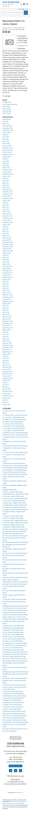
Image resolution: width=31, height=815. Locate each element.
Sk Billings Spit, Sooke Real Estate (13, 628)
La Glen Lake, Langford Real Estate (13, 501)
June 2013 (5, 385)
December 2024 (7, 148)
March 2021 (6, 236)
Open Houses (6, 111)
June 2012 (5, 402)
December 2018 (7, 244)
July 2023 (5, 178)
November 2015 (7, 323)
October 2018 (6, 249)
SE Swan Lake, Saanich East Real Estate (15, 615)
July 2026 (5, 121)
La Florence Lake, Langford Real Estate (15, 498)
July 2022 (5, 203)
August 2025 (6, 132)
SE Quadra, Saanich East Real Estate (13, 612)
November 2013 (7, 374)
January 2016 (6, 319)
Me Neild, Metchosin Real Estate (12, 533)
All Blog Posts (6, 102)
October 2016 (6, 299)
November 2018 (7, 247)
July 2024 (5, 159)
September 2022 (7, 198)
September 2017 (7, 277)
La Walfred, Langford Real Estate (13, 525)
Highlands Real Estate (9, 490)
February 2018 (7, 266)
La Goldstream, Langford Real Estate (14, 503)
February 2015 (7, 343)
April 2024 (5, 165)
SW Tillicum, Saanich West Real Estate (14, 678)
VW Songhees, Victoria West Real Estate (15, 722)
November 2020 (7, 242)
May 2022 (5, 207)
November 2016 (7, 297)
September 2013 (7, 378)
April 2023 (5, 185)
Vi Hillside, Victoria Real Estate (12, 700)
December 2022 (7, 192)
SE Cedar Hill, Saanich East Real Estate (14, 584)
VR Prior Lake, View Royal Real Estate (14, 716)
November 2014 (7, 347)
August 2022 (6, 200)
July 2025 (5, 135)
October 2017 (6, 275)
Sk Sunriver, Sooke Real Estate (12, 648)
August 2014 (6, 354)
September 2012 (7, 396)
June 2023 (5, 181)
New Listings (6, 109)
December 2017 (7, 271)
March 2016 (6, 314)
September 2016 (7, 301)
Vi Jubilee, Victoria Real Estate (12, 705)
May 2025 (5, 139)
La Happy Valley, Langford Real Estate (14, 505)
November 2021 (7, 218)
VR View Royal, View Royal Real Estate (14, 720)
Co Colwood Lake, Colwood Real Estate (14, 415)
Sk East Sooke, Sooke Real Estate (13, 632)
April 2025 (5, 141)
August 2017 (6, 279)
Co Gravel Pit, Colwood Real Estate (13, 417)
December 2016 (7, 295)
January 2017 (6, 293)
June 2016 (5, 308)
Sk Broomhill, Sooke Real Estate (12, 630)
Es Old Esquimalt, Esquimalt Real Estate (15, 468)
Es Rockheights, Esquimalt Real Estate (14, 470)
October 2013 (6, 376)
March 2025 (6, 143)
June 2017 (5, 284)
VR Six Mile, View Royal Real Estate (13, 718)
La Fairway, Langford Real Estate (13, 496)
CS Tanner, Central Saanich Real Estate (15, 452)
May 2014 (5, 361)
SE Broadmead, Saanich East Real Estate (15, 582)
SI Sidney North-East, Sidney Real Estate (15, 619)
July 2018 (5, 255)
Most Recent (6, 119)
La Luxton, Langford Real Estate (12, 516)
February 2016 (7, 317)
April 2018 (5, 262)
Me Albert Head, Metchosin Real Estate (15, 529)
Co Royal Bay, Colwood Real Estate (13, 426)
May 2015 (5, 336)
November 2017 (7, 273)
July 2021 (5, 227)
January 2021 (6, 240)
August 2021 (6, 225)
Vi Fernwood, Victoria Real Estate (13, 698)
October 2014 (6, 350)
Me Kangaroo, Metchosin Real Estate (14, 531)
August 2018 (6, 253)
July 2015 (5, 332)
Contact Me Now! (15, 766)
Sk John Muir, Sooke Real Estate (12, 634)
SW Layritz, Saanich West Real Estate (14, 659)
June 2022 (5, 205)
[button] (15, 766)
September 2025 (7, 130)
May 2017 (5, 286)
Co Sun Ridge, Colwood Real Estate (13, 428)
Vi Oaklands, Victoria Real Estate (12, 707)
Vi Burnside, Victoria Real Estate (12, 691)
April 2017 (5, 288)
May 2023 (5, 183)
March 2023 (6, 187)
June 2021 (5, 229)
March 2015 (6, 341)
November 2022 (7, 194)
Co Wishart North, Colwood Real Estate (15, 433)
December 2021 (7, 216)
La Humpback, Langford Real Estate (14, 507)
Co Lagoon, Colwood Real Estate (12, 422)
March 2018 (6, 264)
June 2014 (5, 358)
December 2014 (7, 345)
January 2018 (6, 268)
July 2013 (5, 383)
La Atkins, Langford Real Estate (12, 492)
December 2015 (7, 321)
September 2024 (7, 154)
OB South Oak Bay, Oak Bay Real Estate (15, 577)
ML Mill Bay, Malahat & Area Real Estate (15, 542)
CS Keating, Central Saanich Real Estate (15, 446)
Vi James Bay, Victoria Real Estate (13, 702)
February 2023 (7, 189)
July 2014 (5, 356)
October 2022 (6, 196)
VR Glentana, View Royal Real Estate (13, 711)
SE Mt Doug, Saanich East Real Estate (14, 608)
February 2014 (7, 367)
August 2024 (6, 157)
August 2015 (6, 330)
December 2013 (7, 372)
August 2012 (6, 398)
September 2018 (7, 251)
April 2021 (5, 233)
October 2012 (6, 394)
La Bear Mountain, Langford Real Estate (15, 494)
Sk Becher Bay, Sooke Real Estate (13, 626)
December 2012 (7, 391)
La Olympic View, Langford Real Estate (14, 520)
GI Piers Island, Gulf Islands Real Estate (14, 474)
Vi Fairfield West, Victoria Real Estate (14, 696)
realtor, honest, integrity (10, 580)
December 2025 (7, 128)
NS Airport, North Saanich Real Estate (14, 553)
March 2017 (6, 290)
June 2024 (5, 161)
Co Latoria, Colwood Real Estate (16, 29)
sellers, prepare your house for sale (14, 617)
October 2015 (6, 325)
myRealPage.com (18, 792)
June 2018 (5, 257)
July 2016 (5, 306)
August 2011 (6, 404)
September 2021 (7, 222)
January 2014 (6, 369)
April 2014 (5, 363)
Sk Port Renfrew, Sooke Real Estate (13, 639)
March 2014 (6, 365)
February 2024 (7, 170)
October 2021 (6, 220)
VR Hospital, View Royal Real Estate (13, 713)
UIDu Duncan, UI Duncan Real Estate (14, 685)
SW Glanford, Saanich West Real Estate (14, 654)
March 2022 (6, 211)
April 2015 (5, 339)
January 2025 (6, 146)
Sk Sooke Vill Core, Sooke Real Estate (14, 645)
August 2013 (6, 380)
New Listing (6, 106)
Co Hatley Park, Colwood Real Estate (14, 419)
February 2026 (7, 126)
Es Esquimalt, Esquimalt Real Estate (13, 463)
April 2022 (5, 209)
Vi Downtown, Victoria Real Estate (13, 694)
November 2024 (7, 150)
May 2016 (5, 310)
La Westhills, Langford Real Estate (13, 527)
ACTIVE (20, 9)
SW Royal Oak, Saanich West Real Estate (15, 672)
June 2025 (5, 137)
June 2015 (5, 334)
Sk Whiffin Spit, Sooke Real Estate (13, 650)
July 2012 (5, 400)
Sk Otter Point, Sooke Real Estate (13, 637)
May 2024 (5, 163)
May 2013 (5, 387)
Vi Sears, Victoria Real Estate (11, 709)
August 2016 (6, 304)
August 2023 (6, 176)
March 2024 (6, 168)
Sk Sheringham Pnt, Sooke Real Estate (14, 643)
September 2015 (7, 328)
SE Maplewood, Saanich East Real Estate (15, 606)
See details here (22, 46)
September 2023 (7, 174)
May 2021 (5, 231)
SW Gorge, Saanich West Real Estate (14, 656)
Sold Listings (6, 113)
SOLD (26, 9)
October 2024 (6, 152)
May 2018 (5, 260)
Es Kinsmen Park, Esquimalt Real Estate (15, 466)
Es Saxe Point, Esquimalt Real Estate (14, 472)
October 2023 (6, 172)
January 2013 (6, 389)
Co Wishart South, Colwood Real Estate (15, 435)
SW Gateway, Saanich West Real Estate (14, 652)
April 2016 (5, 312)
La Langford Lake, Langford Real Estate (15, 509)
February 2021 (7, 238)
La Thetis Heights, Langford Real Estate (15, 523)
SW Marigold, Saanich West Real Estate (15, 661)
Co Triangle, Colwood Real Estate (13, 430)
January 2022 (6, 214)
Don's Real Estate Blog (9, 104)
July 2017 (5, 282)
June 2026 (5, 124)
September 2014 (7, 352)
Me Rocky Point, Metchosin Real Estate (14, 536)
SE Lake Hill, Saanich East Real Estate (14, 599)
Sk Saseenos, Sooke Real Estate (12, 641)
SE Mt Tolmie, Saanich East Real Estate (14, 610)
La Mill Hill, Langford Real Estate (12, 518)
